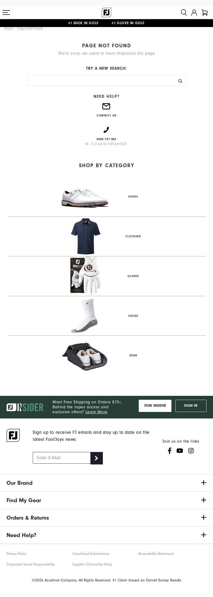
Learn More (96, 412)
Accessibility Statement (156, 554)
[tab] (204, 12)
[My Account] (194, 12)
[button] (6, 12)
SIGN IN (190, 406)
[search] (184, 12)
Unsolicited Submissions (90, 554)
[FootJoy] (106, 12)
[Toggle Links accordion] (106, 482)
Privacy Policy (16, 554)
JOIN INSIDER (155, 406)
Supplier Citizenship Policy (92, 564)
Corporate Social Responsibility (30, 564)
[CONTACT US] (106, 108)
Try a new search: (106, 68)
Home (9, 28)
